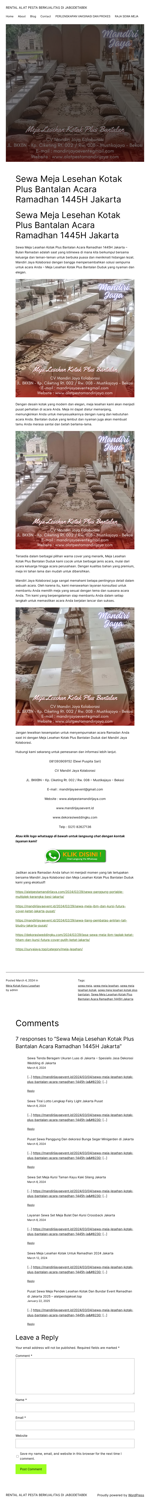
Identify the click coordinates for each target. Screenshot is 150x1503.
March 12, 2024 (37, 1258)
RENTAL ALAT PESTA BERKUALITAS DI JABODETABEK (46, 7)
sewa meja (85, 985)
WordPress (136, 1495)
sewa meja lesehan (106, 985)
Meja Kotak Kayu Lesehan (23, 985)
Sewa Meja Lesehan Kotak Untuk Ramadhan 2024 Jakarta (70, 1253)
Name (21, 1400)
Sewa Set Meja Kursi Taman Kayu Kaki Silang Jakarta (66, 1177)
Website (21, 1435)
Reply (31, 1091)
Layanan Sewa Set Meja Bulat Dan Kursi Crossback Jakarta (71, 1215)
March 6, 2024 (36, 1067)
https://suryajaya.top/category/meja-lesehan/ (49, 949)
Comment (24, 1356)
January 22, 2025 (38, 1301)
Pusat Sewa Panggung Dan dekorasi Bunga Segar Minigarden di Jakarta (80, 1139)
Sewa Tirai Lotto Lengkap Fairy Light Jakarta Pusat (65, 1101)
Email (21, 1417)
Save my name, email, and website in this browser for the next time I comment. (71, 1456)
